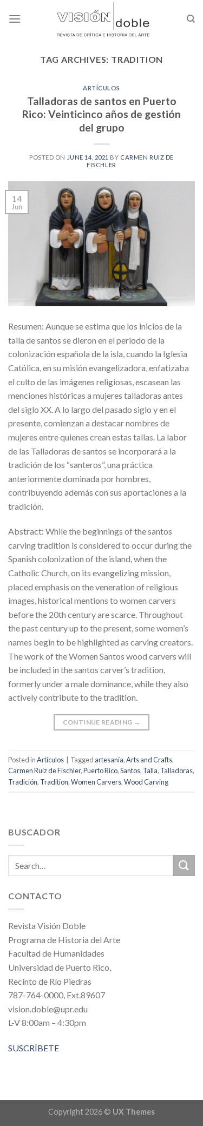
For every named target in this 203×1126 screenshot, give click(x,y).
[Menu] (14, 18)
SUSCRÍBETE (33, 1048)
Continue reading (102, 722)
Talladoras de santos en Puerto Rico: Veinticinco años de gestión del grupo (101, 114)
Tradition (54, 782)
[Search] (191, 19)
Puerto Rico (100, 770)
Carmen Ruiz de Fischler (44, 770)
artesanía (109, 759)
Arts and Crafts (149, 759)
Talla (150, 770)
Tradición (22, 782)
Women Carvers (96, 782)
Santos (130, 770)
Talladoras (176, 770)
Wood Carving (146, 782)
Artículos (101, 87)
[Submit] (184, 865)
